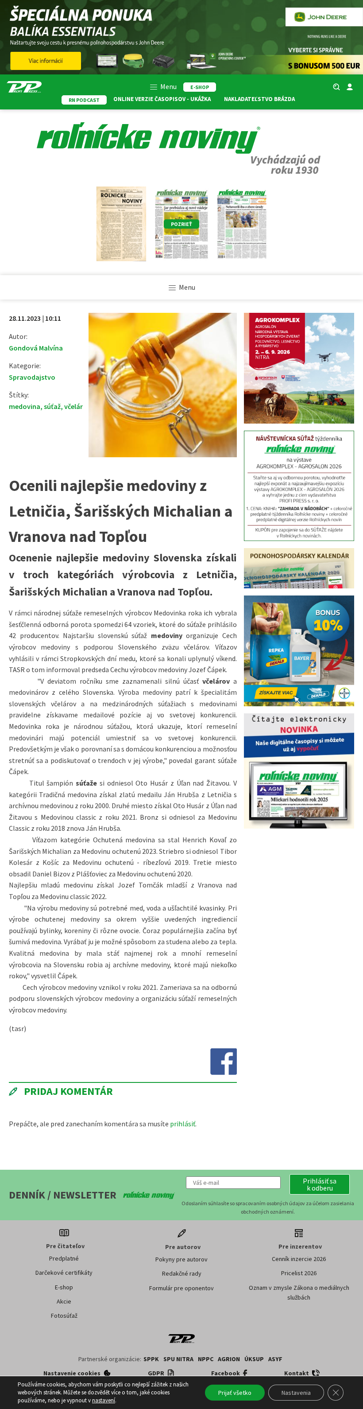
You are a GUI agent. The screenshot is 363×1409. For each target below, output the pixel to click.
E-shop (64, 1287)
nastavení (103, 1400)
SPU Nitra (178, 1359)
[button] (320, 1184)
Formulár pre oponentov (181, 1288)
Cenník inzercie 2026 (299, 1259)
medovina (24, 406)
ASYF (275, 1359)
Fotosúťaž (64, 1315)
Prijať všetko (234, 1393)
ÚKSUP (254, 1359)
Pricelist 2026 (299, 1273)
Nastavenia (296, 1393)
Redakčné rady (181, 1273)
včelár (73, 406)
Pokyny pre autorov (181, 1259)
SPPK (151, 1359)
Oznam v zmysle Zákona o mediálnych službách (299, 1292)
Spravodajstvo (32, 377)
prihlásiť (182, 1123)
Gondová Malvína (36, 347)
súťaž (52, 406)
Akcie (64, 1301)
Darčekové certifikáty (64, 1273)
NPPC (205, 1359)
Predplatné (64, 1258)
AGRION (229, 1359)
